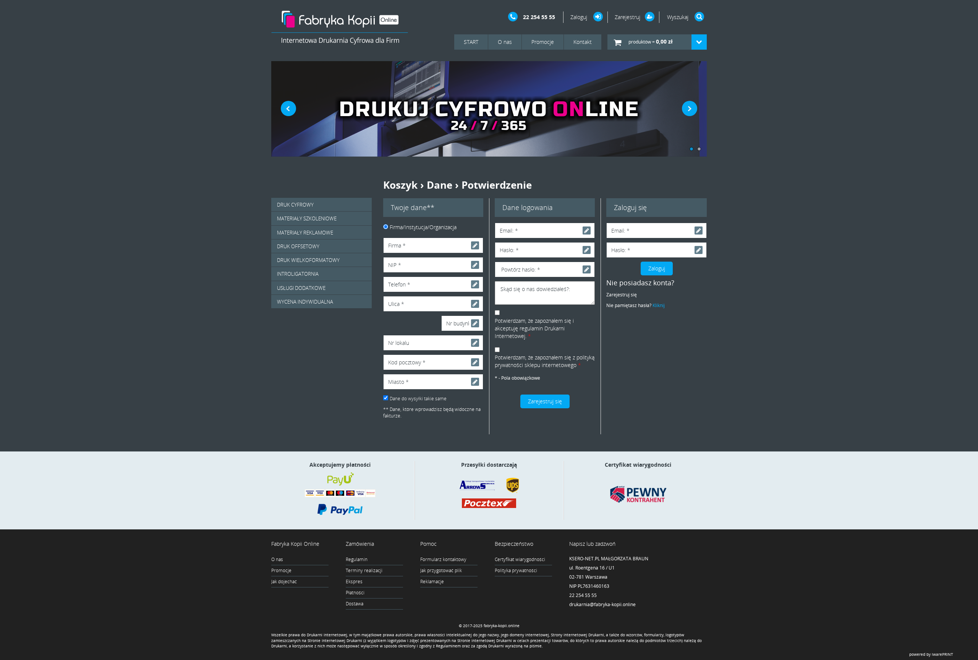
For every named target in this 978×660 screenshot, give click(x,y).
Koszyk (400, 185)
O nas (505, 41)
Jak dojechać (284, 581)
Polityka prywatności (516, 570)
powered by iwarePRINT (931, 654)
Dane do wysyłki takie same (418, 398)
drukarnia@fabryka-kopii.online (602, 604)
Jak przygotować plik (441, 570)
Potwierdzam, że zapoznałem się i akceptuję (534, 328)
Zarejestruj (627, 17)
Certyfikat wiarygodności (520, 559)
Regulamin (357, 559)
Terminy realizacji (364, 570)
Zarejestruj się (621, 294)
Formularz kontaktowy (443, 559)
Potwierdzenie (496, 185)
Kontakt (582, 41)
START (471, 41)
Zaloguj (579, 17)
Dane (439, 185)
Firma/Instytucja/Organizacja (423, 227)
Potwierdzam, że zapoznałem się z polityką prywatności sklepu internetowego (544, 361)
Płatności (355, 592)
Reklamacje (432, 581)
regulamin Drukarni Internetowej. (530, 332)
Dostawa (354, 603)
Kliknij (659, 305)
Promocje (542, 41)
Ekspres (354, 581)
